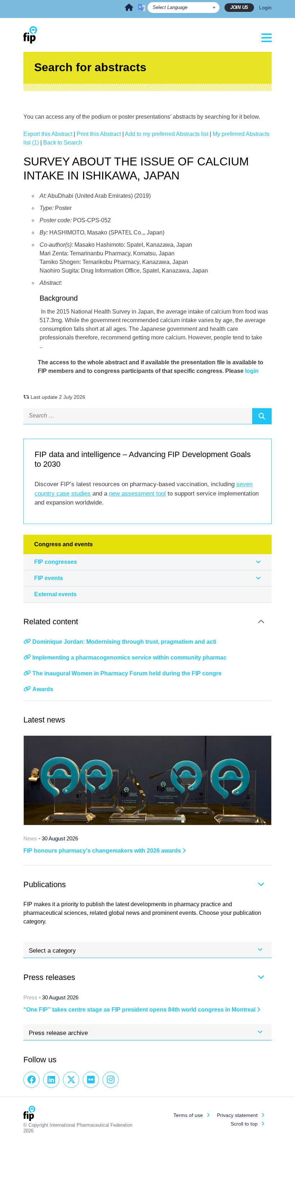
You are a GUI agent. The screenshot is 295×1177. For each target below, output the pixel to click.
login (252, 371)
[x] (71, 1080)
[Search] (262, 416)
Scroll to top (244, 1124)
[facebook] (31, 1080)
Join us (239, 7)
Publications (44, 884)
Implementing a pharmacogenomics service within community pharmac (129, 657)
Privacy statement (237, 1115)
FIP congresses (55, 562)
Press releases (49, 977)
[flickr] (91, 1080)
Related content (50, 621)
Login (265, 7)
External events (55, 594)
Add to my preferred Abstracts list (166, 134)
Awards (42, 689)
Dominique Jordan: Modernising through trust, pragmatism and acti (124, 642)
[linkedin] (51, 1080)
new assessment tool (137, 493)
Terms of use (188, 1115)
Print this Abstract (99, 134)
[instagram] (111, 1080)
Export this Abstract (47, 134)
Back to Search (62, 143)
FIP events (48, 578)
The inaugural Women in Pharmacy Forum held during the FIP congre (127, 673)
